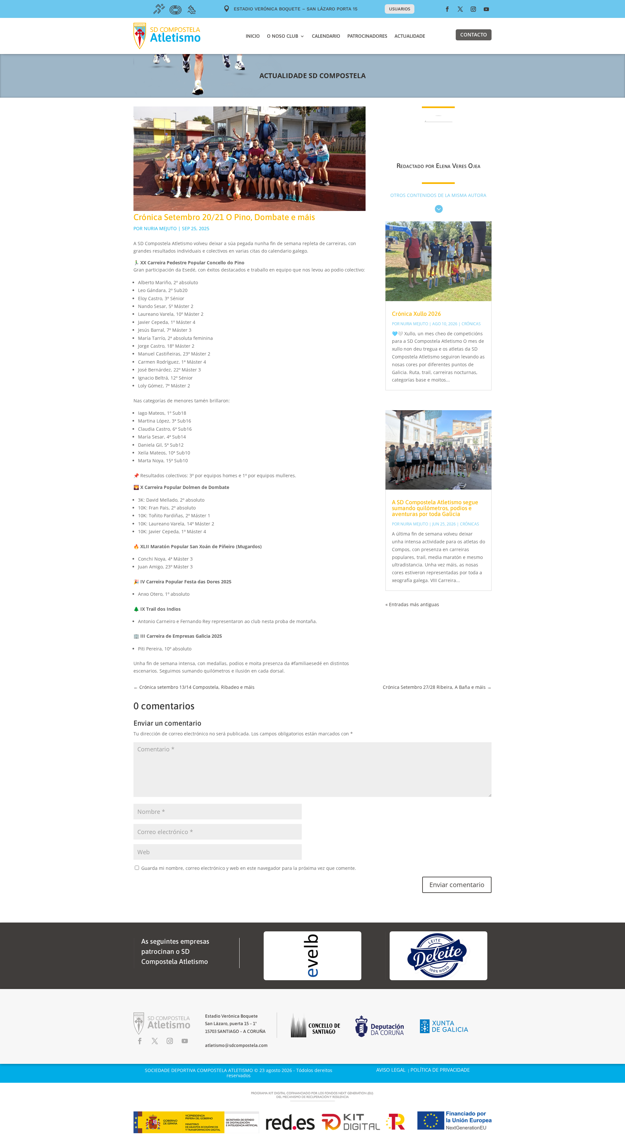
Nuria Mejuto (160, 228)
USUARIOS (399, 9)
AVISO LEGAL (391, 1069)
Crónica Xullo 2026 (416, 313)
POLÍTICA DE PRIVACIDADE (440, 1069)
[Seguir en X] (460, 9)
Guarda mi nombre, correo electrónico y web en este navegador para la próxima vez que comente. (248, 868)
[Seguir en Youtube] (486, 9)
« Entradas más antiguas (412, 604)
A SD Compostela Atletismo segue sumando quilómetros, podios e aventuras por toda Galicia (435, 508)
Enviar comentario (456, 884)
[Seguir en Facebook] (447, 9)
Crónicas (471, 324)
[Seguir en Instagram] (473, 9)
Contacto (473, 34)
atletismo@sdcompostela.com (236, 1045)
